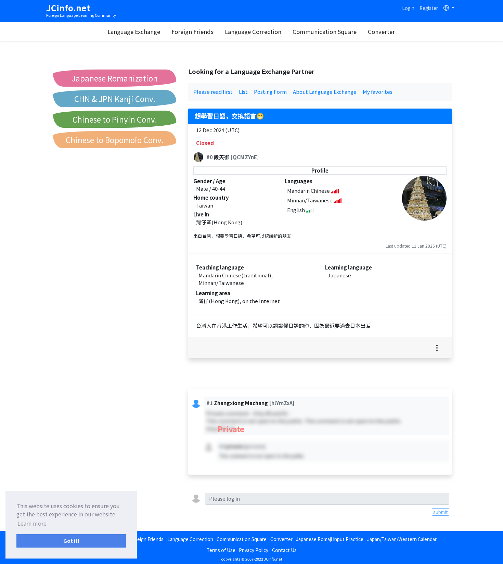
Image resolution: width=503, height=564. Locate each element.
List (243, 91)
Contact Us (284, 550)
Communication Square (325, 31)
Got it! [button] (71, 540)
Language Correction (253, 31)
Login (408, 7)
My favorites (377, 91)
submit (440, 512)
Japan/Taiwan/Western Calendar (402, 539)
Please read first (213, 91)
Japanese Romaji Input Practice (329, 539)
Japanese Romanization (115, 78)
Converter (381, 31)
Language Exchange (133, 31)
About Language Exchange (325, 91)
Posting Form (270, 91)
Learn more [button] (32, 523)
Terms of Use (221, 550)
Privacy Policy (253, 550)
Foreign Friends (192, 31)
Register (429, 7)
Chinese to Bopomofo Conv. (115, 139)
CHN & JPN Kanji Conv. (114, 98)
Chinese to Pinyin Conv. (115, 119)
